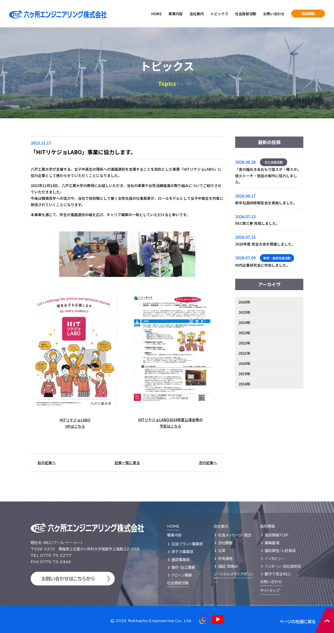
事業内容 (175, 13)
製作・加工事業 (183, 567)
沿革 (221, 550)
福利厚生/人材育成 (280, 550)
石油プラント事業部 (187, 544)
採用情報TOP (276, 535)
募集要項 (272, 543)
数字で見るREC (278, 574)
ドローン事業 (182, 575)
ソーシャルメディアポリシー (233, 576)
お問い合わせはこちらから (68, 578)
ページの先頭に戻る (307, 620)
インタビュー (274, 558)
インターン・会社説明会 (283, 566)
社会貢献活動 (245, 13)
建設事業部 (181, 560)
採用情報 (308, 13)
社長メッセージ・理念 (234, 535)
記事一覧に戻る (127, 462)
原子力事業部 (182, 552)
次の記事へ (208, 462)
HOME (156, 13)
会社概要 (225, 543)
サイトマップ (269, 590)
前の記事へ (46, 462)
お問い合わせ (273, 13)
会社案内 (196, 13)
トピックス (219, 13)
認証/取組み (228, 566)
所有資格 (225, 558)
